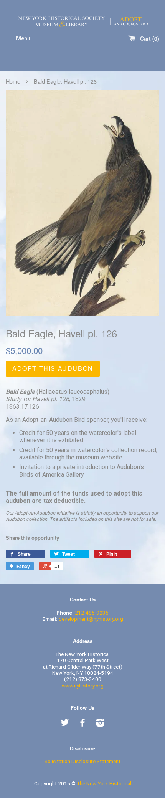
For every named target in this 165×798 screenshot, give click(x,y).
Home (13, 81)
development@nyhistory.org (91, 619)
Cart (148, 38)
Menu (22, 39)
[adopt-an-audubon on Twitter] (65, 724)
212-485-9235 (92, 613)
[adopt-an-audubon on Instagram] (100, 724)
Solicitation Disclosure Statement (82, 761)
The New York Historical (104, 783)
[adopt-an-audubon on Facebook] (82, 724)
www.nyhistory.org (83, 685)
